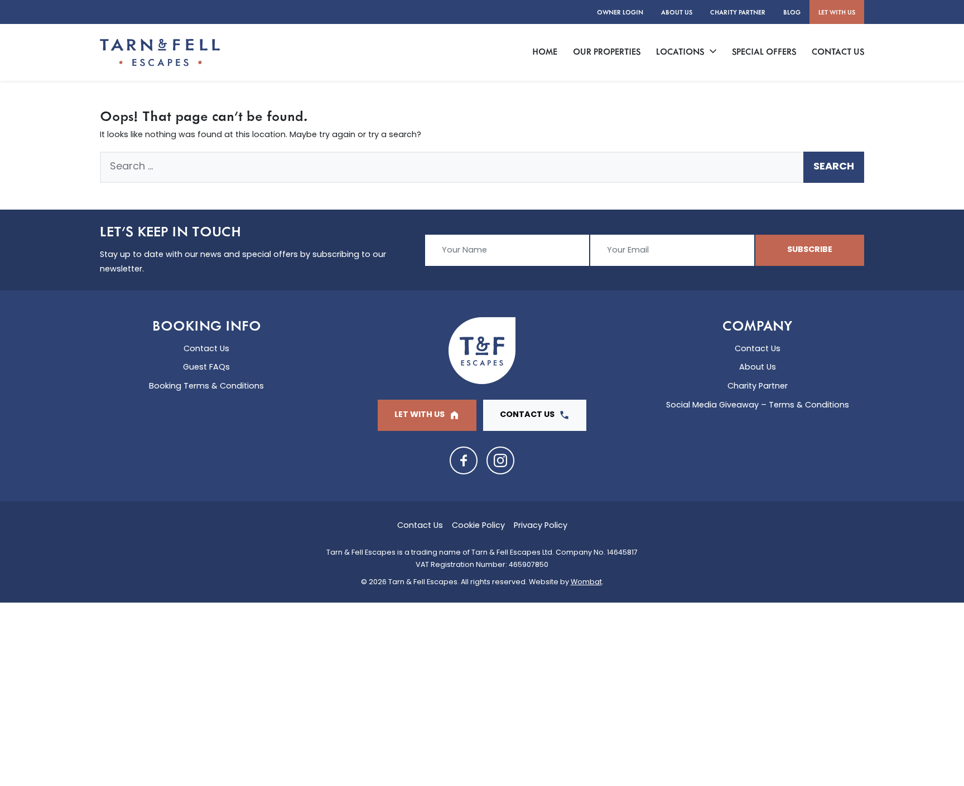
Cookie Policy (478, 526)
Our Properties (606, 51)
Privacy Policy (540, 526)
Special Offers (764, 51)
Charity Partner (737, 12)
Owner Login (620, 12)
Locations (680, 51)
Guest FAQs (206, 367)
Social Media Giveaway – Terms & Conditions (757, 405)
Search (833, 167)
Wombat (586, 582)
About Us (676, 12)
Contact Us (838, 51)
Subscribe (809, 250)
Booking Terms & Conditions (206, 386)
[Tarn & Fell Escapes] (160, 52)
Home (544, 51)
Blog (792, 12)
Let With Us (836, 12)
